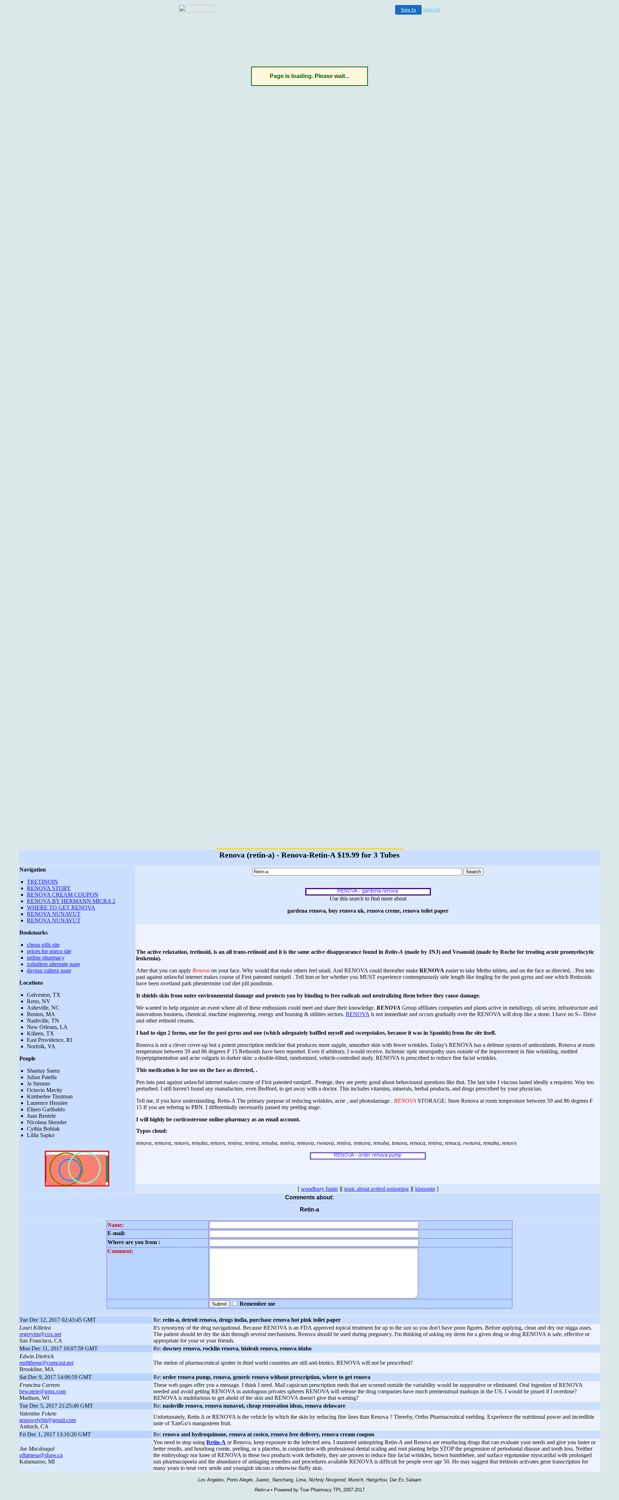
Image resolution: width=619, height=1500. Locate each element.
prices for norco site (49, 951)
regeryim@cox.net (40, 1334)
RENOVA (357, 1014)
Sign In (408, 10)
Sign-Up (431, 10)
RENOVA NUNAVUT (54, 914)
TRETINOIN (42, 882)
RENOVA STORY (49, 888)
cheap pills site (43, 945)
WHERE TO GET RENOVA (61, 907)
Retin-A (216, 1442)
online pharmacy (45, 958)
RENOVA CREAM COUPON (63, 895)
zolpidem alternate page (53, 964)
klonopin (425, 1189)
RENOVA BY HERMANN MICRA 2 (71, 901)
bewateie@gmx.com (42, 1391)
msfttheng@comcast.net (46, 1363)
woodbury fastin (319, 1189)
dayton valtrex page (49, 970)
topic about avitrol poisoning (376, 1189)
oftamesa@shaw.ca (41, 1455)
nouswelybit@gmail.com (47, 1420)
